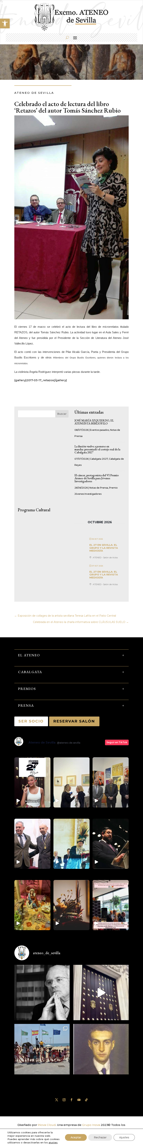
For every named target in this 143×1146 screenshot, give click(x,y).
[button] (5, 23)
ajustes (53, 1142)
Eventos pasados (99, 430)
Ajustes (124, 1137)
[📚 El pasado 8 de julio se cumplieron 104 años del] (101, 1051)
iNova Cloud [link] (47, 1125)
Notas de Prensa (98, 487)
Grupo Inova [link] (91, 1125)
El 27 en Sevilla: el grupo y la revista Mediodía (103, 547)
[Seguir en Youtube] (79, 1100)
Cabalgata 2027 (99, 458)
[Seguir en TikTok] (86, 1100)
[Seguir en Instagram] (64, 1100)
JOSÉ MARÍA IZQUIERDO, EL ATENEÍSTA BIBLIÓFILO (94, 421)
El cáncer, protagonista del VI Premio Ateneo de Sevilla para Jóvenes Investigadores (96, 478)
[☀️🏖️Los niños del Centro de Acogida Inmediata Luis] (42, 1051)
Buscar (61, 413)
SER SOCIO (31, 721)
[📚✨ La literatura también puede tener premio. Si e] (101, 992)
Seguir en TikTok (117, 742)
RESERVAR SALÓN (74, 721)
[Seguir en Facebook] (71, 1100)
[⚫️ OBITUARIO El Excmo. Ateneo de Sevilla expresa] (42, 992)
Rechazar (100, 1137)
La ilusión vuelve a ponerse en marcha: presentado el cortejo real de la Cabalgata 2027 (97, 449)
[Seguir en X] (57, 1100)
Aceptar (76, 1137)
